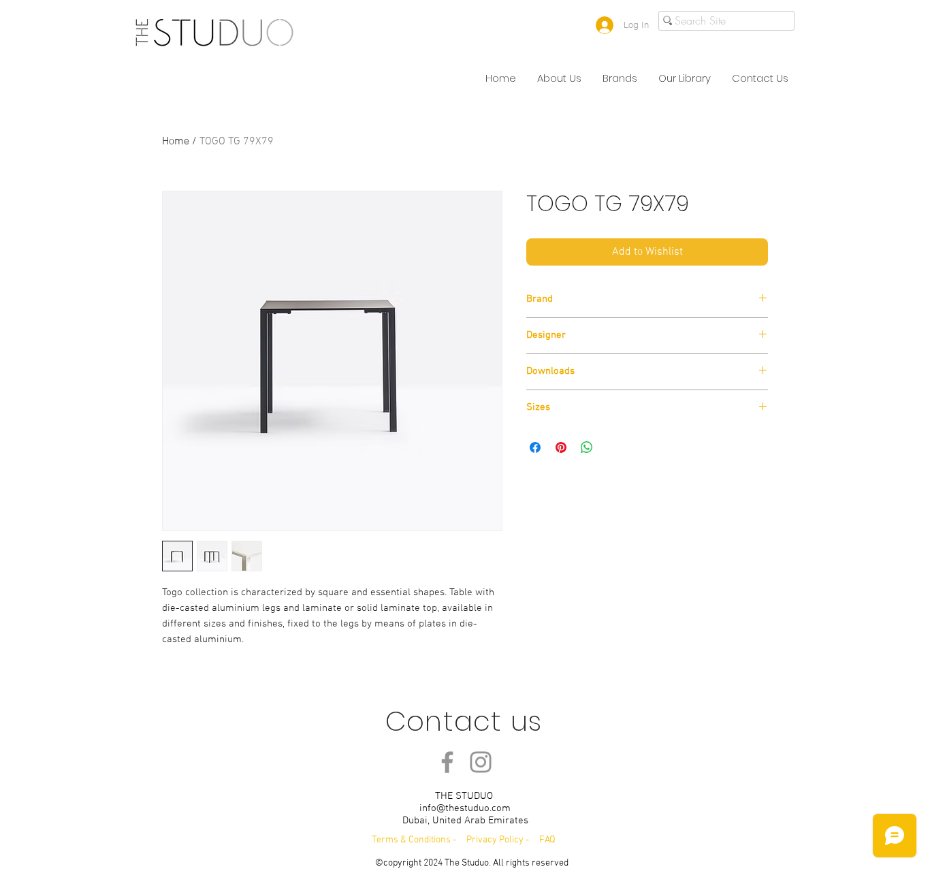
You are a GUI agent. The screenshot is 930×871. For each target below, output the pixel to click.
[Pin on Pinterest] (561, 447)
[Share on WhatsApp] (587, 447)
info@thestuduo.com (465, 808)
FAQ (547, 840)
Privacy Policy (496, 840)
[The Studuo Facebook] (447, 762)
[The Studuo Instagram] (480, 762)
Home (175, 141)
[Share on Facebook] (535, 447)
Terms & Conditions (411, 840)
